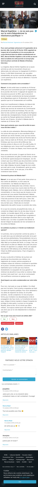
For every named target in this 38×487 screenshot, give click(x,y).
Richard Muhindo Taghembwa (12, 42)
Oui (4, 319)
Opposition (19, 323)
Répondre (5, 400)
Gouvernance (20, 457)
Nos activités (20, 467)
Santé (18, 462)
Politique (4, 39)
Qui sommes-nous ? (8, 467)
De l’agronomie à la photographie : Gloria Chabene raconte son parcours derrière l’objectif (7, 349)
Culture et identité (15, 455)
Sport (30, 462)
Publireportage (20, 459)
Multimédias (29, 457)
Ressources (30, 459)
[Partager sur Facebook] (2, 329)
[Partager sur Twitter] (6, 329)
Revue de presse (9, 462)
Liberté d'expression (8, 323)
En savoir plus (25, 477)
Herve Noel (6, 406)
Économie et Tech (8, 457)
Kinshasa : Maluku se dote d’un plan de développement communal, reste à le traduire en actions (21, 349)
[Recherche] (34, 4)
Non (13, 319)
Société (24, 462)
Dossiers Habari (27, 455)
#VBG (6, 455)
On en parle (30, 467)
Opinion (4, 459)
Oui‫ (20, 482)
